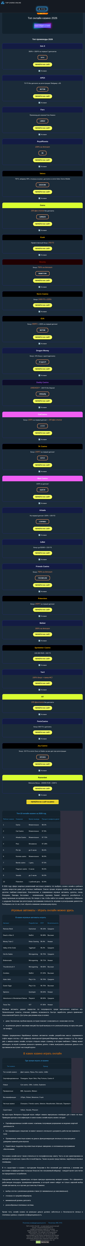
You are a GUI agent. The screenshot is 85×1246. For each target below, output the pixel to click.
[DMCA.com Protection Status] (42, 1243)
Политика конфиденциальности (34, 1223)
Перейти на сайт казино (42, 802)
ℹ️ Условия (42, 71)
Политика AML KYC (55, 1223)
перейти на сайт (42, 64)
